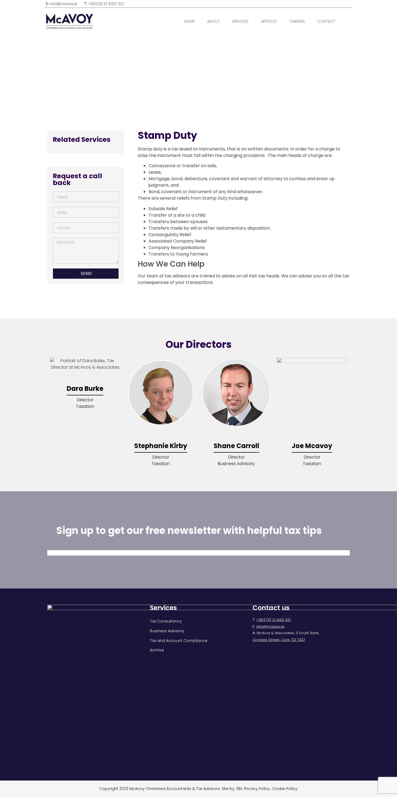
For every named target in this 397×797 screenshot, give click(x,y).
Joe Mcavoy (312, 445)
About (213, 21)
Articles (269, 21)
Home (189, 21)
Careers (297, 21)
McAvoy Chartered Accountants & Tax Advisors (174, 788)
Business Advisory (167, 631)
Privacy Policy (257, 788)
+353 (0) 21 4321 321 (273, 619)
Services (240, 21)
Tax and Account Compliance (178, 640)
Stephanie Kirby (160, 445)
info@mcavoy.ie (270, 626)
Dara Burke (85, 388)
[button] (350, 21)
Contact (326, 21)
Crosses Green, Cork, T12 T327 (279, 639)
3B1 (239, 788)
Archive (157, 650)
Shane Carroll (236, 445)
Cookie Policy (284, 788)
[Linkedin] (348, 4)
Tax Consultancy (166, 621)
